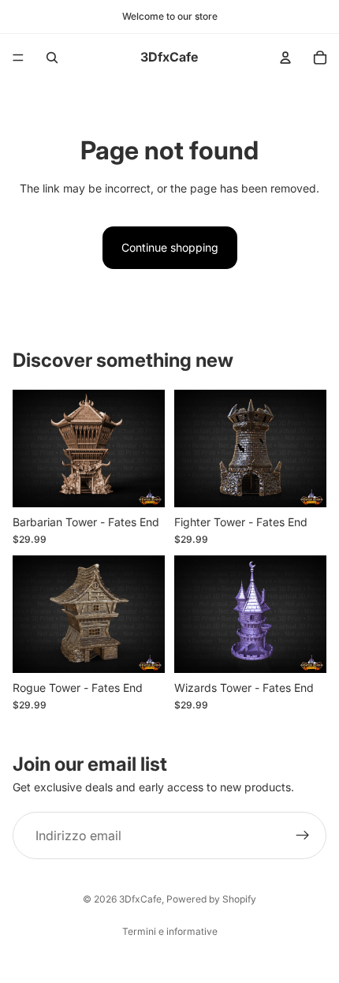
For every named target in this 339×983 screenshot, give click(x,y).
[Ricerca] (52, 57)
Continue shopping (169, 247)
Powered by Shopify (211, 899)
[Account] (285, 57)
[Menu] (18, 57)
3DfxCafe (140, 899)
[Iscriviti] (302, 835)
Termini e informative (170, 931)
